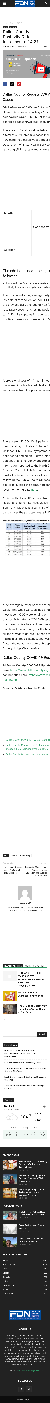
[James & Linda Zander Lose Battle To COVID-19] (10, 1242)
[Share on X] (12, 84)
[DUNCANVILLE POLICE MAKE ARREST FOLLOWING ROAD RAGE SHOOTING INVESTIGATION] (10, 976)
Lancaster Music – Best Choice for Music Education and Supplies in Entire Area (36, 871)
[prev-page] (4, 1019)
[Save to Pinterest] (19, 84)
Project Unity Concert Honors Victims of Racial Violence (13, 870)
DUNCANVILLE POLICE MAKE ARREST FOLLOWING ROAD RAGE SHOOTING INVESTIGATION (31, 979)
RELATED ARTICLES (13, 966)
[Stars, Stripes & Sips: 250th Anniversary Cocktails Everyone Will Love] (10, 1193)
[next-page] (9, 1019)
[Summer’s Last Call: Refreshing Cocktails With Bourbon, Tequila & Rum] (10, 1165)
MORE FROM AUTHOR (34, 966)
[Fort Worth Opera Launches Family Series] (10, 996)
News (12, 23)
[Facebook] (21, 1389)
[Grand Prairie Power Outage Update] (10, 1229)
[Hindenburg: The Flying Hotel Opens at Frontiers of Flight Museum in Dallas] (10, 1179)
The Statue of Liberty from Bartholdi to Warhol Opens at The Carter (32, 1009)
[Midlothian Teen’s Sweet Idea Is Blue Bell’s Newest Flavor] (10, 1215)
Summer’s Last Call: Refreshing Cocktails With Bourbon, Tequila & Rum (33, 1164)
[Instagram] (29, 1389)
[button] (4, 3)
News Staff (9, 47)
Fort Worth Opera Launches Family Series (22, 1063)
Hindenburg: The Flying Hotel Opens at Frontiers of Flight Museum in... (32, 1178)
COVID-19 (21, 23)
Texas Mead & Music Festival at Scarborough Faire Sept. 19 (24, 1087)
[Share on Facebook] (5, 84)
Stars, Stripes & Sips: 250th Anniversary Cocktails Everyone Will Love (31, 1192)
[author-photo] (25, 899)
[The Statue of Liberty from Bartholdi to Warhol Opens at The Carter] (10, 1009)
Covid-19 (14, 856)
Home (5, 23)
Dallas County (25, 856)
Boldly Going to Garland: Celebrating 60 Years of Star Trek (25, 1078)
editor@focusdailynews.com (31, 1370)
